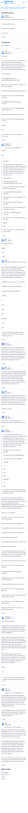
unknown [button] (18, 147)
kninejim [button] (7, 430)
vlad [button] (6, 343)
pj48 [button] (6, 260)
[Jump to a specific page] (25, 48)
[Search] (23, 2)
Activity (3, 777)
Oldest (7, 45)
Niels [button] (6, 51)
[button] (2, 16)
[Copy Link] (12, 17)
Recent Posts (4, 774)
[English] (9, 2)
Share (3, 37)
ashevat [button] (7, 15)
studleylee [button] (7, 617)
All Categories (4, 772)
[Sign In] (26, 2)
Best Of (3, 779)
